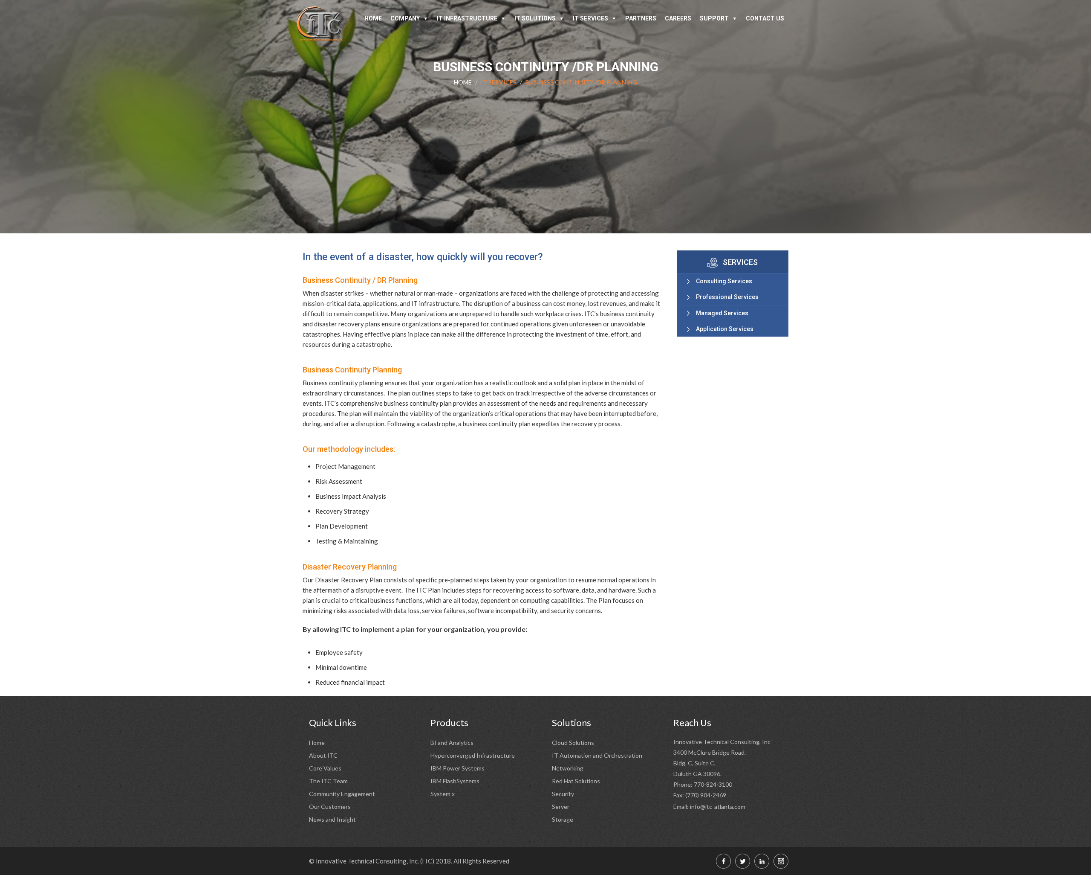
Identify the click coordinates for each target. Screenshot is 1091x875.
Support (714, 18)
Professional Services (727, 297)
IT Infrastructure (467, 18)
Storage (562, 819)
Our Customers (330, 806)
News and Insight (332, 819)
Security (563, 793)
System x (442, 793)
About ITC (323, 755)
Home (373, 18)
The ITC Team (328, 781)
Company (405, 18)
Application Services (724, 329)
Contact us (765, 18)
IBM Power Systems (457, 768)
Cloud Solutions (573, 742)
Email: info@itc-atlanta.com (709, 806)
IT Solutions (535, 18)
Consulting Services (724, 281)
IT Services (590, 18)
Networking (567, 768)
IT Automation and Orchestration (597, 755)
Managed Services (722, 313)
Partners (640, 18)
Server (560, 806)
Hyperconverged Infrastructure (472, 755)
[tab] (733, 281)
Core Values (325, 768)
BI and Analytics (451, 742)
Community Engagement (342, 793)
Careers (678, 18)
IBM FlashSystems (454, 781)
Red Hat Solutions (576, 781)
